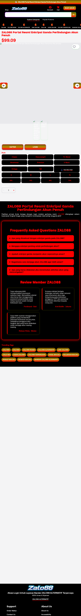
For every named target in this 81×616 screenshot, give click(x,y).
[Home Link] (19, 8)
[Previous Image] (4, 86)
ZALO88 (61, 214)
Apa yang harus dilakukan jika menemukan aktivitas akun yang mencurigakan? (38, 271)
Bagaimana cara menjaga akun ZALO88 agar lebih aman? (37, 262)
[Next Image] (77, 86)
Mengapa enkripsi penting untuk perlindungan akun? (35, 246)
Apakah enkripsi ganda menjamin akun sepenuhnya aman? (38, 254)
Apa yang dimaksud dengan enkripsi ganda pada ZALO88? (38, 238)
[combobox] (38, 14)
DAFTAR (13, 147)
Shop (6, 10)
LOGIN (35, 147)
